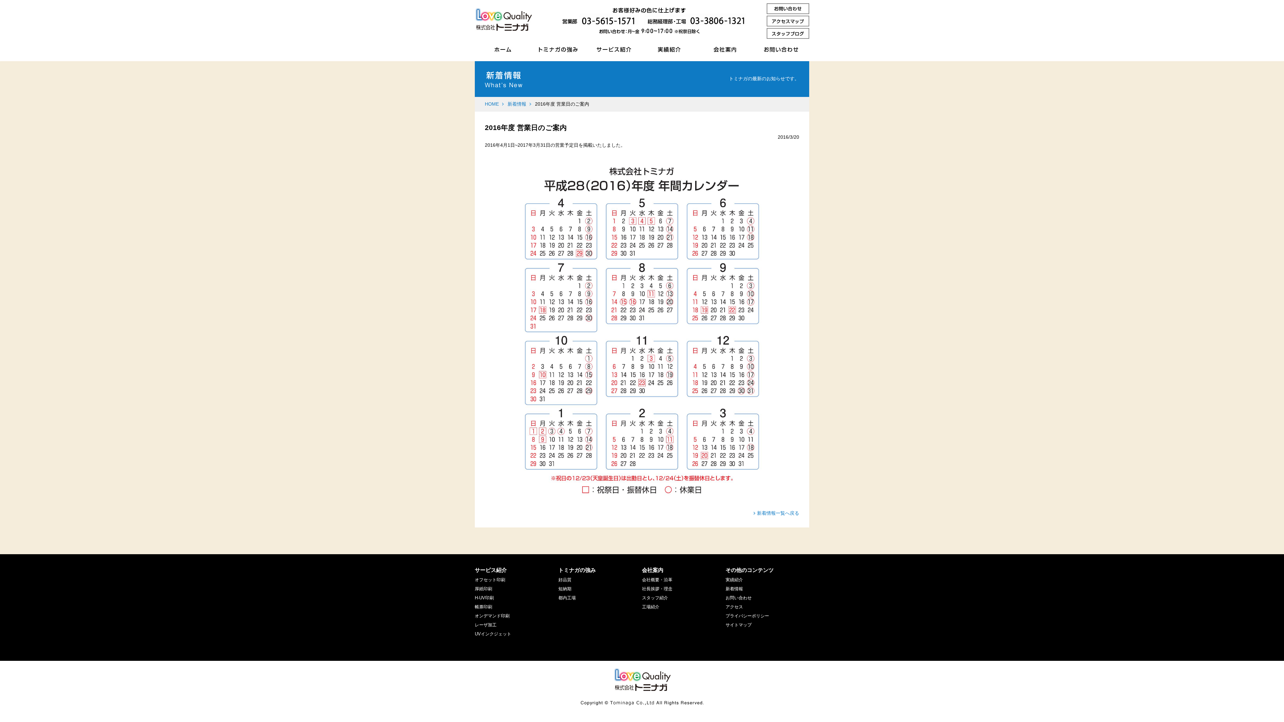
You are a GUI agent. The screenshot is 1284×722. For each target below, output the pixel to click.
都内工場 (567, 597)
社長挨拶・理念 (657, 588)
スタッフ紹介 (655, 597)
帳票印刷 (483, 606)
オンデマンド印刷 (492, 615)
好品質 (564, 579)
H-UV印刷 (484, 597)
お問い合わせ (739, 597)
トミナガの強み (577, 570)
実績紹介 (734, 579)
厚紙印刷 (483, 588)
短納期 (564, 588)
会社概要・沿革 (657, 579)
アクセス (734, 606)
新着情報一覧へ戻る (778, 513)
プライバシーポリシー (747, 615)
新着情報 (517, 104)
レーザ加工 (486, 624)
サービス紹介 (491, 570)
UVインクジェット (493, 633)
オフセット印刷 (490, 579)
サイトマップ (739, 624)
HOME (492, 104)
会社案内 (652, 570)
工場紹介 (650, 606)
